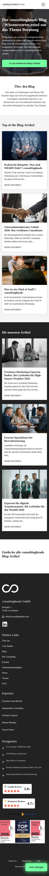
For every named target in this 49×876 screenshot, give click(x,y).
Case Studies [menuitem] (7, 646)
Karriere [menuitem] (5, 662)
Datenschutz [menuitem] (26, 861)
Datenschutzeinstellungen (24, 866)
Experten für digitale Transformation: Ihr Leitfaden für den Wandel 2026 (24, 506)
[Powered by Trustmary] (22, 814)
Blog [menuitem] (4, 651)
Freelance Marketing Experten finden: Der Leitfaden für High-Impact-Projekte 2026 (23, 375)
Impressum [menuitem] (13, 861)
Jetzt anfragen (36, 867)
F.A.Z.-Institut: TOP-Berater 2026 (18, 747)
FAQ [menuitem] (4, 683)
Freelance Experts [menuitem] (9, 715)
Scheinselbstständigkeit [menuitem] (12, 667)
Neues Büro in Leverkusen (16, 760)
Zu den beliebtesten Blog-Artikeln (24, 63)
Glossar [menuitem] (5, 678)
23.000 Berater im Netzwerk (16, 754)
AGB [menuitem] (38, 861)
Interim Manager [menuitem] (9, 722)
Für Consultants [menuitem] (9, 657)
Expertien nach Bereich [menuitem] (12, 701)
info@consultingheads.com (17, 616)
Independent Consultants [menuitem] (12, 708)
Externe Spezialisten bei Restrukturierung (21, 774)
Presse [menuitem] (4, 673)
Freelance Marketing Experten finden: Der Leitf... (24, 767)
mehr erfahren (12, 185)
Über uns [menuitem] (6, 641)
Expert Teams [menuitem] (8, 729)
